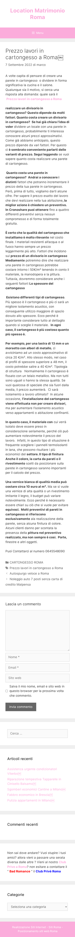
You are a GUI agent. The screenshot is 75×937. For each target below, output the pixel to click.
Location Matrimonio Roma (37, 13)
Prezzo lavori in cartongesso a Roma (36, 568)
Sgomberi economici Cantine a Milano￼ (36, 789)
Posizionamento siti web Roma (37, 931)
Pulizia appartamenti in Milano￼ (30, 800)
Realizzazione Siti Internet (29, 927)
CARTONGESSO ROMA (26, 562)
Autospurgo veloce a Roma (29, 573)
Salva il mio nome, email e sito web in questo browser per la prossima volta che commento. (36, 691)
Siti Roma (55, 927)
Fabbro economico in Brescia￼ (30, 795)
